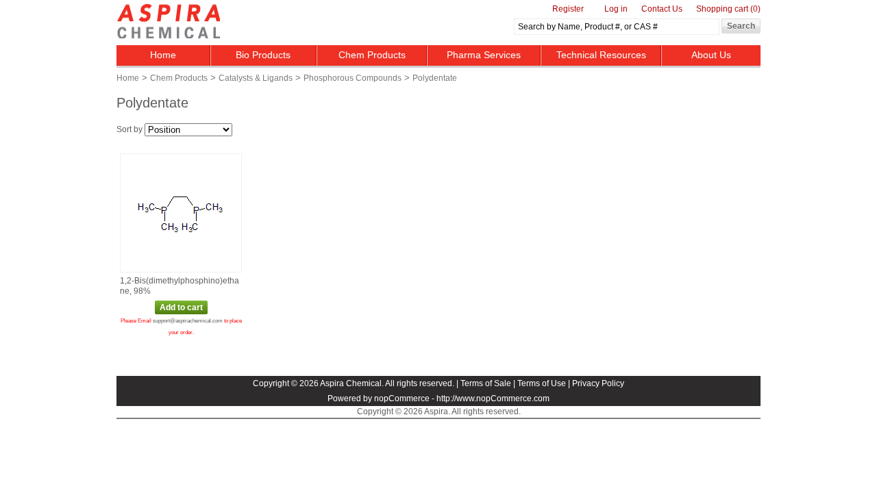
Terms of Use (541, 383)
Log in (616, 9)
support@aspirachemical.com (188, 321)
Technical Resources (601, 54)
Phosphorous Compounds (353, 77)
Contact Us (661, 9)
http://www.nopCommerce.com (492, 398)
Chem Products (372, 54)
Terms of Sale (485, 383)
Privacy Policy (598, 383)
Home (163, 54)
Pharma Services (484, 54)
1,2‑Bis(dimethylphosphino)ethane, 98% (179, 286)
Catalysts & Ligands (256, 77)
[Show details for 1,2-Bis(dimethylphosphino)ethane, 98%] (180, 213)
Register (568, 9)
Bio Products (263, 54)
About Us (711, 54)
